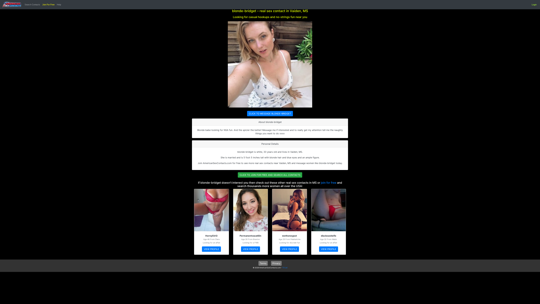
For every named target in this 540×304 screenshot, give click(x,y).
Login (534, 4)
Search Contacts (32, 4)
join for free (328, 182)
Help (59, 4)
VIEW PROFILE (211, 249)
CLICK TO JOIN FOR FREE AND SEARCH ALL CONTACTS (270, 175)
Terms (263, 263)
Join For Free (48, 4)
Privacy (276, 263)
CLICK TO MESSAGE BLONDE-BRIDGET (270, 113)
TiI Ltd (284, 268)
